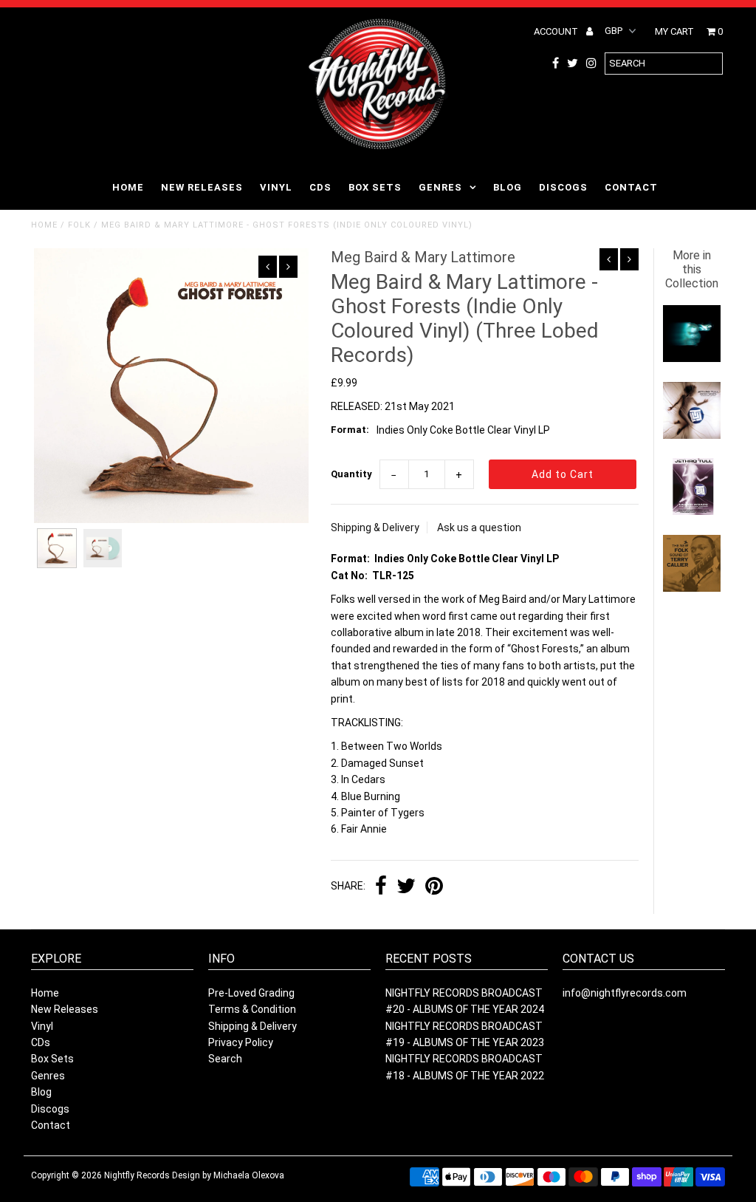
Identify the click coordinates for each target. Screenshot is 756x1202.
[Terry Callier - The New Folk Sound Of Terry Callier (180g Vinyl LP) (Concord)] (691, 588)
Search (225, 1059)
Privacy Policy (240, 1042)
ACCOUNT (557, 31)
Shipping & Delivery (375, 527)
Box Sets (375, 187)
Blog (507, 187)
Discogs (563, 187)
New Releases (202, 187)
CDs (320, 187)
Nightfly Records (137, 1175)
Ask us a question (479, 527)
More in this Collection (691, 269)
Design (186, 1175)
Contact (631, 187)
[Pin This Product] (434, 887)
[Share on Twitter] (406, 887)
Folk (79, 225)
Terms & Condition (252, 1009)
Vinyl (276, 187)
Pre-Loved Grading (251, 993)
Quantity (351, 473)
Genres (440, 187)
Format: (350, 429)
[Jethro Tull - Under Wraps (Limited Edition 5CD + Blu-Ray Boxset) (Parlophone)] (691, 511)
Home (128, 187)
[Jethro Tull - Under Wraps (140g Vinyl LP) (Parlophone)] (691, 435)
